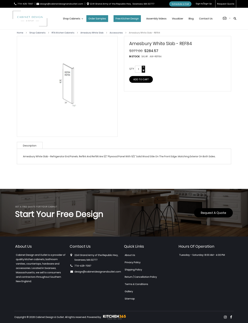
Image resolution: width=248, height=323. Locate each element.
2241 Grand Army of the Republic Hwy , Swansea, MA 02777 (122, 4)
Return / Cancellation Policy (141, 277)
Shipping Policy (133, 269)
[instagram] (225, 317)
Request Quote (225, 3)
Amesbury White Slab (92, 32)
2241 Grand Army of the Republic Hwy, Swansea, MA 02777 (96, 257)
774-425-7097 (25, 4)
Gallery (129, 291)
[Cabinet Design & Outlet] (30, 19)
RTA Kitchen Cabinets (63, 32)
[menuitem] (72, 22)
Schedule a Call (180, 4)
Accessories (116, 32)
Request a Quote (213, 213)
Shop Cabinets (37, 32)
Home (20, 32)
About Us (130, 255)
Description (29, 145)
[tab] (30, 145)
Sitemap (130, 298)
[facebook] (231, 317)
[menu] (139, 22)
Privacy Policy (133, 262)
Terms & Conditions (136, 284)
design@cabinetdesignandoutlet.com (61, 4)
